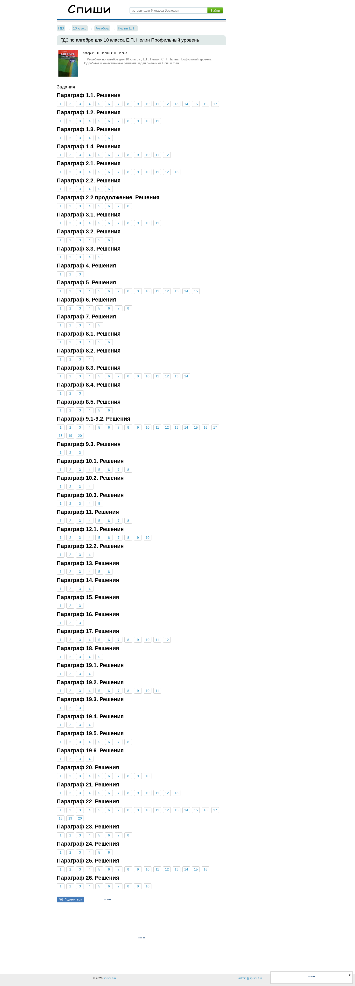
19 (70, 436)
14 (186, 104)
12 (167, 104)
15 (196, 104)
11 (157, 104)
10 (147, 104)
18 (61, 436)
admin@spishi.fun (250, 978)
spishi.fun (109, 978)
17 (215, 104)
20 (80, 436)
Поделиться (73, 899)
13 (176, 104)
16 (205, 104)
